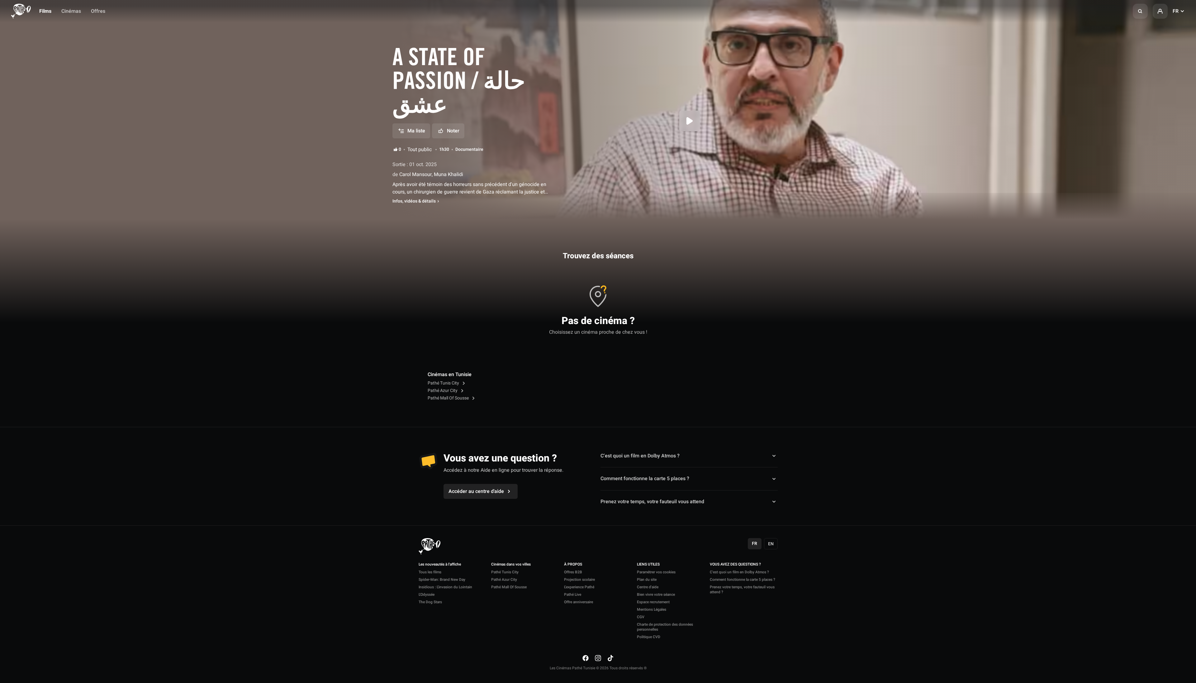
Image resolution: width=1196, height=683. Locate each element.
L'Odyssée (426, 594)
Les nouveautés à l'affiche (440, 564)
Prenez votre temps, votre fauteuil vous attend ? (742, 589)
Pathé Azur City (443, 390)
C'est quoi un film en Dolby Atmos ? (739, 572)
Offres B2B (573, 572)
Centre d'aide (647, 587)
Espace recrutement (653, 602)
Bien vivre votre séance (656, 594)
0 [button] (400, 149)
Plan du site (647, 579)
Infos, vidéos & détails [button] (414, 201)
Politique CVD (648, 637)
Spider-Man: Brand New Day (442, 579)
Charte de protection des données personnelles (665, 627)
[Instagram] (598, 658)
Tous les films (430, 572)
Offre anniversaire (578, 602)
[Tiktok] (610, 658)
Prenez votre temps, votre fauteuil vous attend (652, 501)
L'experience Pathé (579, 587)
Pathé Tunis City (444, 383)
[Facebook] (585, 658)
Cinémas (71, 11)
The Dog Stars (430, 602)
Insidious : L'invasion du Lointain (445, 587)
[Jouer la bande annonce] (689, 121)
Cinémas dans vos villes (511, 564)
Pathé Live (572, 594)
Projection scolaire (579, 579)
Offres (98, 11)
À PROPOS (573, 564)
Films (45, 11)
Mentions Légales (651, 609)
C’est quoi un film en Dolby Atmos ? (640, 456)
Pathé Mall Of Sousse (449, 398)
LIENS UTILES (648, 564)
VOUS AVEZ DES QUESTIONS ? (735, 564)
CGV (640, 617)
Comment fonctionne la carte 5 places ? (644, 478)
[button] (1140, 11)
